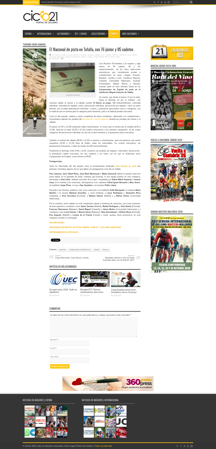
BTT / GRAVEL (81, 34)
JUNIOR (96, 249)
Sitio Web (54, 357)
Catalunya (122, 55)
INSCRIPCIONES (57, 223)
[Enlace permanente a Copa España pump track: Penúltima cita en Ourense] (125, 286)
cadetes (62, 249)
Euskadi (68, 57)
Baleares (76, 55)
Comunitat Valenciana (56, 57)
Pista (118, 57)
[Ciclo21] (40, 22)
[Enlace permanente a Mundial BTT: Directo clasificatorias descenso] (95, 286)
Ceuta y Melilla (132, 55)
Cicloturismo (98, 34)
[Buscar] (191, 2)
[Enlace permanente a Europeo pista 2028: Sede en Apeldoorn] (64, 286)
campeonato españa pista (80, 249)
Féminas (114, 34)
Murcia (107, 57)
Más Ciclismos (129, 34)
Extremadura (75, 57)
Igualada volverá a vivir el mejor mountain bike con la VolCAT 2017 (119, 258)
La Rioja (96, 57)
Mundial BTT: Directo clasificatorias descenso (91, 290)
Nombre (53, 340)
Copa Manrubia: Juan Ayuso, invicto (72, 257)
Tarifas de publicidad (103, 446)
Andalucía (57, 55)
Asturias (69, 55)
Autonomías (63, 34)
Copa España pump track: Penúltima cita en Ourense (124, 290)
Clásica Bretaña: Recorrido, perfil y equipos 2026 (60, 2)
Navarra (112, 57)
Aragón (63, 55)
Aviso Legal (70, 446)
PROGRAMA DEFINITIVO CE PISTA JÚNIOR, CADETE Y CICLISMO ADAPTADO (85, 227)
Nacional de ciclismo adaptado (95, 119)
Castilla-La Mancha (112, 55)
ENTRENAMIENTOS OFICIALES (63, 232)
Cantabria (90, 55)
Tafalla (106, 249)
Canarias (83, 55)
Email (52, 348)
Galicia (90, 57)
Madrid (101, 57)
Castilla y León (100, 55)
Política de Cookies (84, 446)
